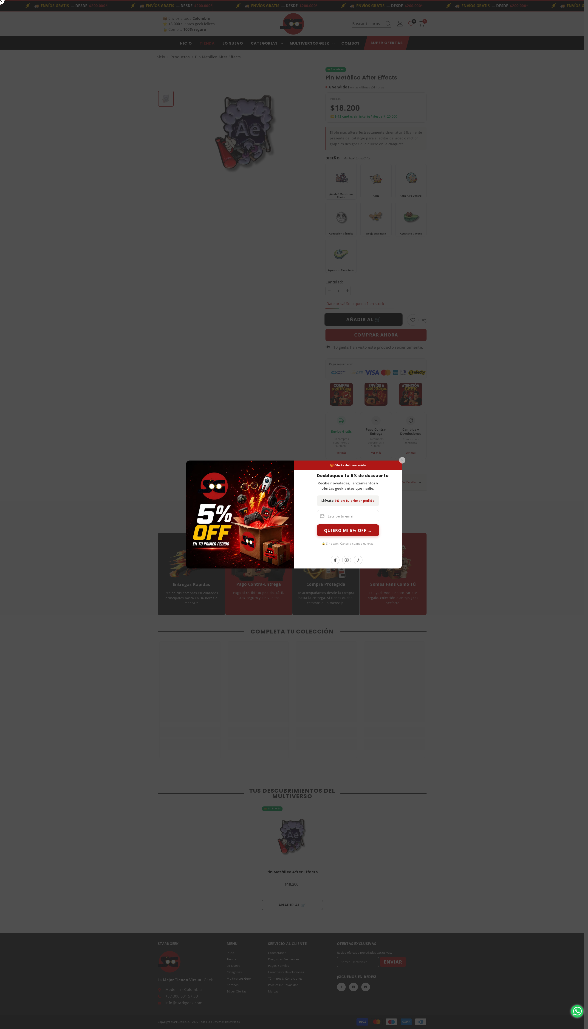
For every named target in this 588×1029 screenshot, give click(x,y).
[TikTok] (358, 560)
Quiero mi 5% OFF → (348, 530)
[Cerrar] (402, 460)
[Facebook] (335, 560)
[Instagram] (346, 560)
